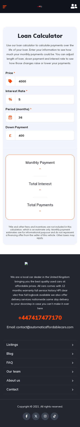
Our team (13, 371)
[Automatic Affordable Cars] (40, 7)
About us (13, 380)
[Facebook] (26, 416)
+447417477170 (40, 317)
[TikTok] (54, 416)
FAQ (10, 362)
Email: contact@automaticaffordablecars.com (40, 327)
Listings (12, 344)
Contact (12, 389)
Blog (10, 353)
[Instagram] (45, 416)
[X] (36, 416)
